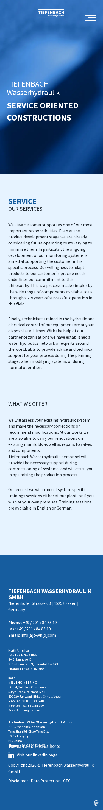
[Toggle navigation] (90, 18)
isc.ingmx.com (30, 710)
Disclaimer (18, 780)
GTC (67, 780)
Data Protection (45, 780)
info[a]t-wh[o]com (38, 635)
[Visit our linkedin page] (12, 756)
